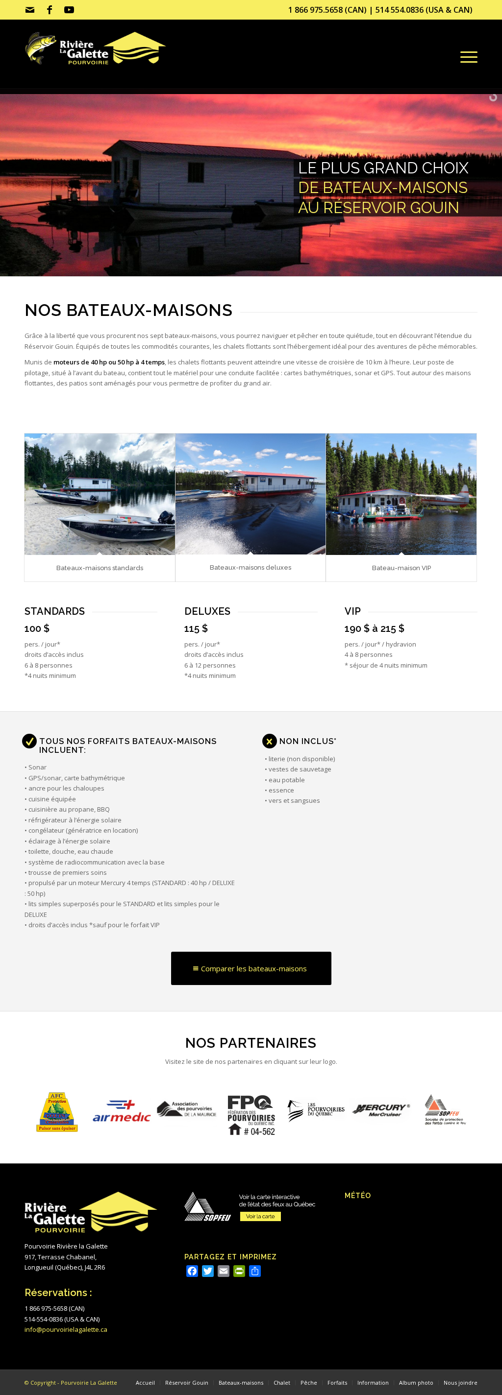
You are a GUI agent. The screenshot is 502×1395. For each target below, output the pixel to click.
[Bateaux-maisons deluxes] (251, 494)
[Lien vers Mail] (30, 10)
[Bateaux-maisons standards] (100, 494)
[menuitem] (467, 57)
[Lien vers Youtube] (69, 10)
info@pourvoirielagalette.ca (66, 1329)
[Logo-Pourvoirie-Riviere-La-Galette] (108, 62)
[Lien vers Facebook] (49, 10)
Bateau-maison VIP (401, 568)
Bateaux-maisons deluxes (250, 567)
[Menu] (467, 57)
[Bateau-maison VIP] (401, 494)
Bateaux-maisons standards (99, 568)
